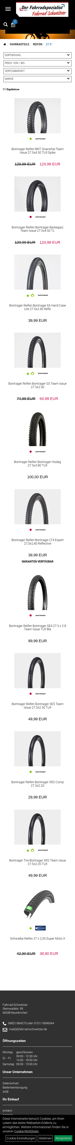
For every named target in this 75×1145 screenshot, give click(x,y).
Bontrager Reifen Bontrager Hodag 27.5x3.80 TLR (37, 463)
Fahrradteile (19, 44)
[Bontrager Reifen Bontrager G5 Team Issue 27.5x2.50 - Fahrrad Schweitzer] (37, 350)
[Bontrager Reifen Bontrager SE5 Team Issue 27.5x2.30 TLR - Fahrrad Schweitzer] (37, 670)
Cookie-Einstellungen (21, 1138)
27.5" (49, 44)
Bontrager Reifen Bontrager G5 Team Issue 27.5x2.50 (37, 385)
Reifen (37, 44)
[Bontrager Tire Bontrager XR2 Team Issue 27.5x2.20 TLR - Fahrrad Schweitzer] (37, 827)
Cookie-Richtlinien (26, 1131)
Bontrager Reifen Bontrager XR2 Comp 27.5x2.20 (37, 783)
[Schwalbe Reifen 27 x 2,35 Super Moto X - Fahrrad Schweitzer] (37, 905)
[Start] (4, 44)
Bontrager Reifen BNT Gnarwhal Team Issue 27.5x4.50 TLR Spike (38, 150)
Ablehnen (45, 1138)
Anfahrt (7, 1110)
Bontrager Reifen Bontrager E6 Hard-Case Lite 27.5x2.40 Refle (37, 307)
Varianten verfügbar (37, 561)
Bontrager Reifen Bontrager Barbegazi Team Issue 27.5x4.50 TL (37, 229)
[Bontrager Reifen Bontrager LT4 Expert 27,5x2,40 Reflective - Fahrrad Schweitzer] (37, 506)
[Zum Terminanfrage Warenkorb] (13, 25)
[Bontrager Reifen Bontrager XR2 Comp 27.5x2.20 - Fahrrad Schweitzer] (37, 748)
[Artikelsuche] (5, 24)
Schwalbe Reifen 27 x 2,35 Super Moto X (37, 938)
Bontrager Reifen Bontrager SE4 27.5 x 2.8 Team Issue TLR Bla (37, 627)
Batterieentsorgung (15, 1087)
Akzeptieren (63, 1138)
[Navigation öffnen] (8, 9)
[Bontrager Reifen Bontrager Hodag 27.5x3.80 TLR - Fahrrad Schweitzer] (37, 428)
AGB (5, 1091)
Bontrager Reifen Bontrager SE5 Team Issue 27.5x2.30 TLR (37, 705)
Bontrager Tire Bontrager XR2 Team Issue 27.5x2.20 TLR (37, 862)
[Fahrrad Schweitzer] (42, 9)
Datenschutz (11, 1083)
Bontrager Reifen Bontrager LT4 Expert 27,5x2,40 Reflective (38, 541)
